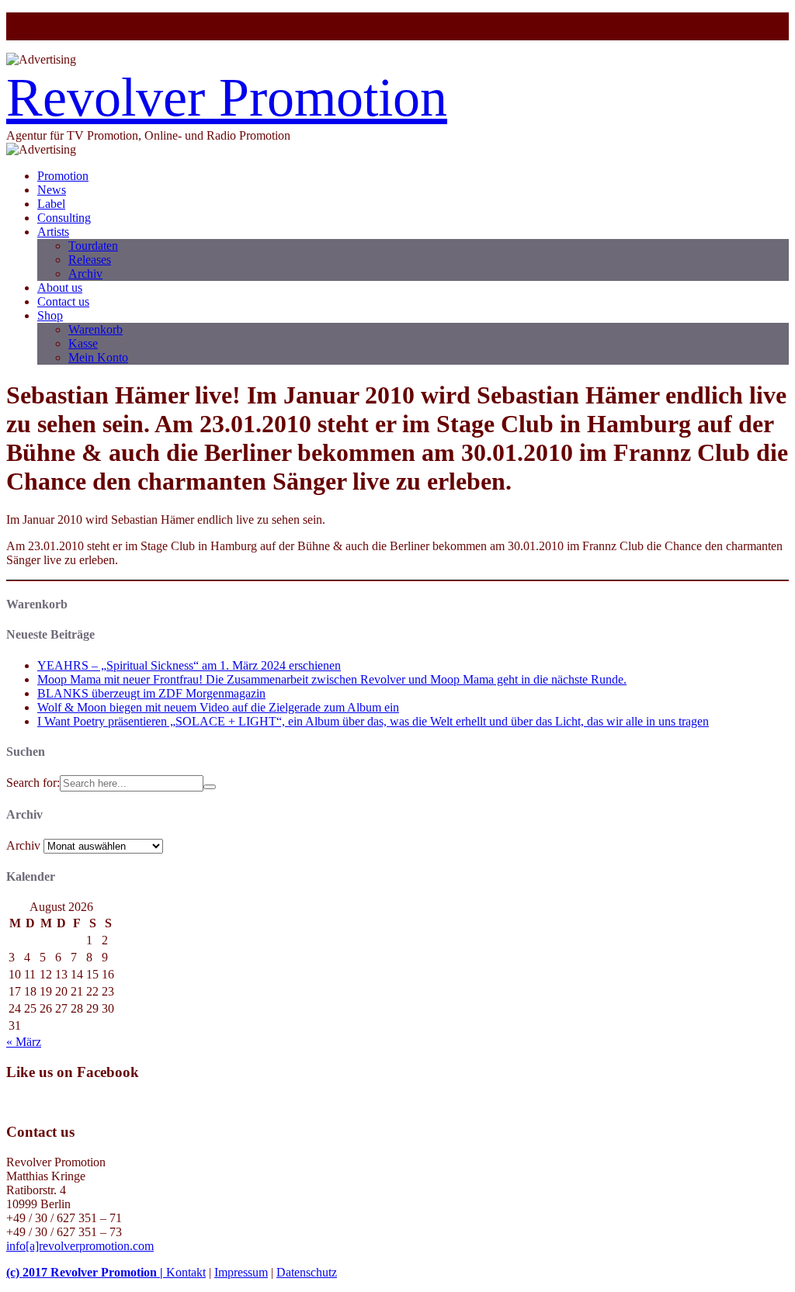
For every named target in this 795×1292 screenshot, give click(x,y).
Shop (50, 315)
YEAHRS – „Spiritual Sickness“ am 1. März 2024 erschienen (189, 665)
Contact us (63, 301)
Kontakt (186, 1272)
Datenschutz (306, 1272)
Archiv (85, 273)
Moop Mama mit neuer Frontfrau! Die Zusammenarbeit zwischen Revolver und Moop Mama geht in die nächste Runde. (332, 679)
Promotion (63, 175)
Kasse (83, 343)
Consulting (64, 217)
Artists (53, 231)
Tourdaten (93, 245)
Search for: (33, 782)
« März (23, 1041)
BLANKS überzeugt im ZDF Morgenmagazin (151, 693)
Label (51, 203)
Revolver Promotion (226, 97)
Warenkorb (95, 329)
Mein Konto (98, 357)
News (51, 189)
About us (59, 287)
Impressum (241, 1272)
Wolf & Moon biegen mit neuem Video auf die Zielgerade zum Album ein (218, 707)
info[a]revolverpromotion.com (80, 1245)
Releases (89, 259)
